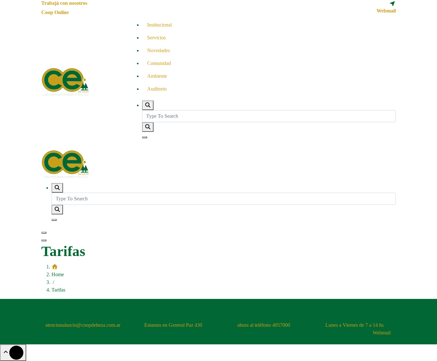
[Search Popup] (148, 105)
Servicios (156, 37)
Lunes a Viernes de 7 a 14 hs (354, 325)
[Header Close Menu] (43, 240)
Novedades (158, 50)
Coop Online (55, 12)
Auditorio (157, 89)
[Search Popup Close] (144, 137)
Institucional (159, 25)
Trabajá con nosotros (64, 3)
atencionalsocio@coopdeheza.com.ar (82, 325)
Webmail (386, 10)
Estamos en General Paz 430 (173, 325)
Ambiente (157, 76)
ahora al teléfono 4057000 (263, 325)
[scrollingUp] (13, 352)
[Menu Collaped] (43, 233)
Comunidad (159, 63)
